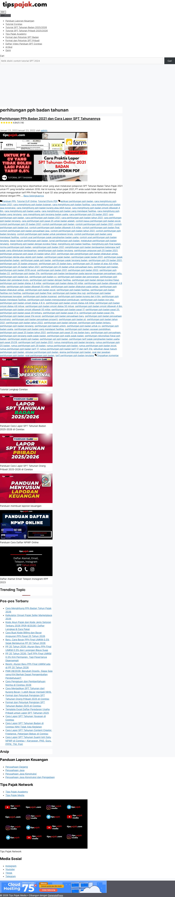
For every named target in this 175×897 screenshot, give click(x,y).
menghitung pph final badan (106, 243)
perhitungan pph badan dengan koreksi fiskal (95, 280)
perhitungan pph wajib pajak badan (65, 335)
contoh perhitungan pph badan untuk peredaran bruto (45, 234)
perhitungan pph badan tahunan (60, 322)
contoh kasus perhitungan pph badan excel (98, 221)
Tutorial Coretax (13, 24)
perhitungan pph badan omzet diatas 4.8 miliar (70, 303)
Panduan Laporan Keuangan (19, 20)
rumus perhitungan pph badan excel (97, 345)
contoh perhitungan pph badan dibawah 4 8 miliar (55, 227)
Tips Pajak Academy (16, 34)
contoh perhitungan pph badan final (100, 227)
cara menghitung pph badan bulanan (32, 204)
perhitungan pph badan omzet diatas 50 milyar (49, 306)
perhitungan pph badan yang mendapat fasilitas (39, 329)
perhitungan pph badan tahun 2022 (24, 322)
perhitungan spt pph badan (54, 339)
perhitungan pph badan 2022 (83, 270)
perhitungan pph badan (106, 266)
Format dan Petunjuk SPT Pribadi (22, 40)
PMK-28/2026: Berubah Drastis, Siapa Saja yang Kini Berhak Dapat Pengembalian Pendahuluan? (28, 674)
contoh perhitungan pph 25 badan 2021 (20, 224)
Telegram (10, 876)
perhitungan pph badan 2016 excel (18, 270)
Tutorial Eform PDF (48, 201)
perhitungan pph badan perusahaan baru (63, 316)
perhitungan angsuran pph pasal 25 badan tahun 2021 (28, 253)
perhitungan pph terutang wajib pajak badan (23, 335)
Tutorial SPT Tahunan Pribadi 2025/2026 (26, 30)
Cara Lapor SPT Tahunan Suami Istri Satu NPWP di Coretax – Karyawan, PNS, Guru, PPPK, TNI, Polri (28, 741)
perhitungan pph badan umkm (50, 326)
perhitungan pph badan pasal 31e (96, 312)
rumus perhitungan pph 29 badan (28, 345)
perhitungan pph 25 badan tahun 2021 (20, 266)
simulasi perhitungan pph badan (41, 352)
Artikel (8, 47)
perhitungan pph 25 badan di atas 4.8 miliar (95, 263)
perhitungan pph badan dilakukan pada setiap (74, 286)
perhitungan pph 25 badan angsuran (19, 263)
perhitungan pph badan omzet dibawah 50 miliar (25, 309)
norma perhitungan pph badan (15, 247)
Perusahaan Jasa (14, 770)
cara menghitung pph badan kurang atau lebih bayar (44, 207)
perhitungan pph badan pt (72, 319)
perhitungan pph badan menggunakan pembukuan (53, 299)
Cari (2, 55)
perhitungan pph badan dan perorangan (78, 276)
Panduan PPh (9, 201)
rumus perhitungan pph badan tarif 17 (19, 348)
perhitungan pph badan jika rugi (69, 293)
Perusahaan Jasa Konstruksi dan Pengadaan (30, 777)
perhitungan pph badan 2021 (52, 270)
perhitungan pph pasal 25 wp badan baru (68, 332)
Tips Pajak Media (14, 795)
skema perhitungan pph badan (75, 352)
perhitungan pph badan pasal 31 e (60, 312)
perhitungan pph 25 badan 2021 (105, 260)
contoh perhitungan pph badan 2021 (94, 224)
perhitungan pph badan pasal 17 (68, 309)
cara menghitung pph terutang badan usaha (45, 214)
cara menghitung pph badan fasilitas (71, 204)
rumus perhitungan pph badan (62, 345)
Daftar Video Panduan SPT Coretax (23, 43)
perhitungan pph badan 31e (25, 273)
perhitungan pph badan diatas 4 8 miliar (20, 283)
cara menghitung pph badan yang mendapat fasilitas (69, 211)
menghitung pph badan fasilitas (74, 243)
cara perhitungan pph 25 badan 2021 (88, 214)
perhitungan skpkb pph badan (23, 339)
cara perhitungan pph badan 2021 (42, 217)
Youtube (10, 869)
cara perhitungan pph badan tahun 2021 (82, 217)
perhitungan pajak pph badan (36, 260)
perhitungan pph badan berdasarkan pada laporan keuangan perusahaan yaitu (81, 273)
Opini (8, 50)
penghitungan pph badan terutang (55, 250)
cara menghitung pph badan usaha (22, 211)
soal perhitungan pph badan (39, 355)
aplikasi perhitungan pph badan (77, 201)
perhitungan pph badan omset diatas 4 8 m (22, 303)
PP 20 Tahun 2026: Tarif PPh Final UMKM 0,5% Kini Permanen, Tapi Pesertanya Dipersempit (28, 657)
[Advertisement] (87, 84)
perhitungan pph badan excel (40, 289)
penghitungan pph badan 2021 (48, 247)
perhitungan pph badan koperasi (40, 296)
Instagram (10, 866)
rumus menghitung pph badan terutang (74, 342)
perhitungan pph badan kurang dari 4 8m (79, 296)
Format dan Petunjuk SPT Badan (22, 37)
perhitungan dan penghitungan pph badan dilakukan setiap (87, 253)
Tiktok (8, 873)
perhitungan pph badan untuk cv (83, 326)
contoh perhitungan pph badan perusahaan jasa (24, 230)
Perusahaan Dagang (16, 766)
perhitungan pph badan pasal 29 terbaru (21, 312)
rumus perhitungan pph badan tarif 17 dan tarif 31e (66, 348)
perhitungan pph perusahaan (105, 332)
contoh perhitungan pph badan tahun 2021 (73, 230)
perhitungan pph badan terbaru (94, 322)
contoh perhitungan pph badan (58, 224)
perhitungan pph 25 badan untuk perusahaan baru (67, 266)
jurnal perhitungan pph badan (64, 240)
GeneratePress (55, 895)
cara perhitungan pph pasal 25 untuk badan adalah (48, 221)
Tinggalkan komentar (108, 355)
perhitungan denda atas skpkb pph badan (21, 257)
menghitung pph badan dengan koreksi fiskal (33, 243)
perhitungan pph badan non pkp (97, 299)
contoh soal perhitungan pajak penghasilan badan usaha (49, 237)
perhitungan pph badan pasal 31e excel (20, 316)
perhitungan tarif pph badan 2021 (35, 342)
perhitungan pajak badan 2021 (87, 257)
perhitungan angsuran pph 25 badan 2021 (95, 250)
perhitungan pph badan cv (42, 276)
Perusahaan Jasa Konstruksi (21, 773)
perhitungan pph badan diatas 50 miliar (63, 283)
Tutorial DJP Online (27, 201)
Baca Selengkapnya (34, 195)
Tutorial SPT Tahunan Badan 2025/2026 (26, 27)
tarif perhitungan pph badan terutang (75, 355)
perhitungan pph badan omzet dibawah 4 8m (98, 306)
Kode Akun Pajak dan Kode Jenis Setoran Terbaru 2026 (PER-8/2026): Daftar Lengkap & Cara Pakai (28, 626)
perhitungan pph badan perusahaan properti (35, 319)
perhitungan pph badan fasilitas (73, 289)
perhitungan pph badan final (36, 293)
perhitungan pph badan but (14, 276)
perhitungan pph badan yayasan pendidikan (87, 329)
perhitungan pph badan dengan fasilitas (50, 280)
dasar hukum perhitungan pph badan (29, 240)
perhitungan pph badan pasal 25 (102, 309)
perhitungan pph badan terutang (16, 326)
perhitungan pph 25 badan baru (55, 263)
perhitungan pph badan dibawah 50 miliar (28, 286)
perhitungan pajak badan (57, 257)
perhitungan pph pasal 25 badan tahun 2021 (23, 332)
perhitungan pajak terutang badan (69, 260)
